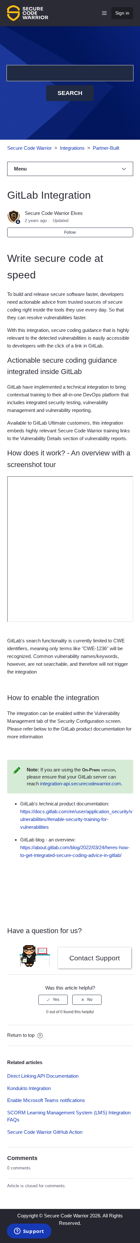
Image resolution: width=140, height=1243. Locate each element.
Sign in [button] (122, 13)
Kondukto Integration (29, 1088)
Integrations (72, 148)
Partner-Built (106, 148)
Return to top (21, 1035)
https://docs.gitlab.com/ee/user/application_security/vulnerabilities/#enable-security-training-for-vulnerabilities (76, 819)
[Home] (27, 12)
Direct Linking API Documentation (42, 1076)
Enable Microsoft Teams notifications (46, 1100)
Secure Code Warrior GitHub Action (44, 1132)
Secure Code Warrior (29, 148)
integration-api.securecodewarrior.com (80, 783)
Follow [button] (70, 232)
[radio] (53, 999)
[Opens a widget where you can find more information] (29, 1232)
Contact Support (94, 958)
